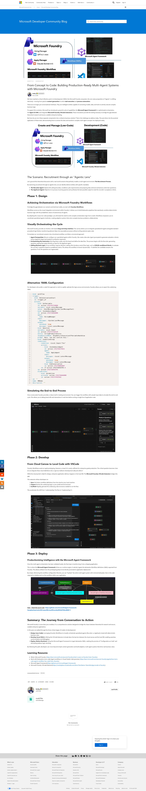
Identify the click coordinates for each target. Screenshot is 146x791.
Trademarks (104, 788)
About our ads (124, 788)
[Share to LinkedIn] (73, 756)
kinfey (34, 93)
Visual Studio (98, 783)
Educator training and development (59, 778)
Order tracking (33, 775)
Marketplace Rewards (100, 780)
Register (118, 2)
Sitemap (68, 788)
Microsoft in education (56, 764)
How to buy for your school (57, 775)
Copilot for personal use (12, 775)
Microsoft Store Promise (35, 780)
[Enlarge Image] (73, 145)
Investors (119, 775)
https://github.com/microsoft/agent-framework (61, 663)
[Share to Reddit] (81, 756)
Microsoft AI (75, 764)
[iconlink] (30, 699)
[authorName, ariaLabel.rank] (29, 94)
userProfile (114, 689)
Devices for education (56, 767)
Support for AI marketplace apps (102, 772)
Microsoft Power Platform (78, 775)
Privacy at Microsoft (122, 772)
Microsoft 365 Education (57, 772)
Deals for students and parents (58, 780)
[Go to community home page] (20, 2)
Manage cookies (89, 788)
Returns (31, 772)
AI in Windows (10, 778)
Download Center (33, 767)
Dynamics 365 (76, 770)
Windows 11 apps (10, 783)
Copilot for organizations (12, 772)
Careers (119, 764)
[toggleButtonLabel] (125, 7)
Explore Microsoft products (12, 780)
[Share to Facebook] (76, 756)
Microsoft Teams (76, 778)
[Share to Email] (90, 756)
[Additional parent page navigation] (34, 7)
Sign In (124, 2)
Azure (38, 7)
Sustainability (120, 783)
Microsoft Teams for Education (58, 770)
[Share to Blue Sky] (84, 756)
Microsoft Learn (99, 770)
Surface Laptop (10, 767)
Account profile (33, 764)
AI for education (55, 783)
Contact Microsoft (75, 788)
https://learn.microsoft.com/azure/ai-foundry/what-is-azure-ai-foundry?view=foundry (72, 657)
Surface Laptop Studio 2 (12, 770)
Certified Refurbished (34, 778)
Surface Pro (9, 764)
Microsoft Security (76, 767)
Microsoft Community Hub (25, 7)
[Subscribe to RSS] (87, 756)
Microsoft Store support (35, 770)
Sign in (101, 745)
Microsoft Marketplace (100, 778)
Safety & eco (111, 788)
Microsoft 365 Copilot (77, 780)
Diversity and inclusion (122, 778)
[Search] (113, 3)
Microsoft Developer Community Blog (49, 7)
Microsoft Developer (100, 767)
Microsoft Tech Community (101, 775)
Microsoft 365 (76, 772)
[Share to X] (78, 756)
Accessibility (120, 780)
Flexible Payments (34, 783)
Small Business (76, 783)
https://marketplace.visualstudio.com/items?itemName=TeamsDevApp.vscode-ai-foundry (79, 665)
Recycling (118, 788)
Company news (121, 770)
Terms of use (97, 788)
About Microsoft (121, 767)
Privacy (82, 788)
